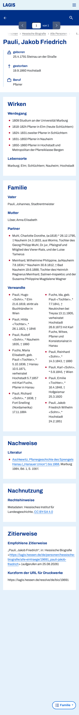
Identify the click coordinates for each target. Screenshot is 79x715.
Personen (12, 33)
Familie (65, 705)
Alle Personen (58, 33)
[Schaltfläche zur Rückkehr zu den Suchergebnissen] (5, 18)
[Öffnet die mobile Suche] (71, 18)
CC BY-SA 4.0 (43, 511)
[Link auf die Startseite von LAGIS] (22, 5)
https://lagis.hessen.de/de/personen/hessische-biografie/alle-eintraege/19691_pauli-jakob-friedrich (41, 559)
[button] (74, 5)
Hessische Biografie (34, 33)
